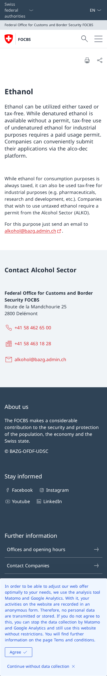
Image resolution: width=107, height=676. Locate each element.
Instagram (57, 490)
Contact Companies (28, 565)
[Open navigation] (98, 39)
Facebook (22, 490)
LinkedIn (52, 501)
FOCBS (24, 39)
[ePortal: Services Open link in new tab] (87, 10)
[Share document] (99, 60)
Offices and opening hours (36, 549)
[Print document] (87, 60)
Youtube (21, 501)
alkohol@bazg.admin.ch (30, 231)
